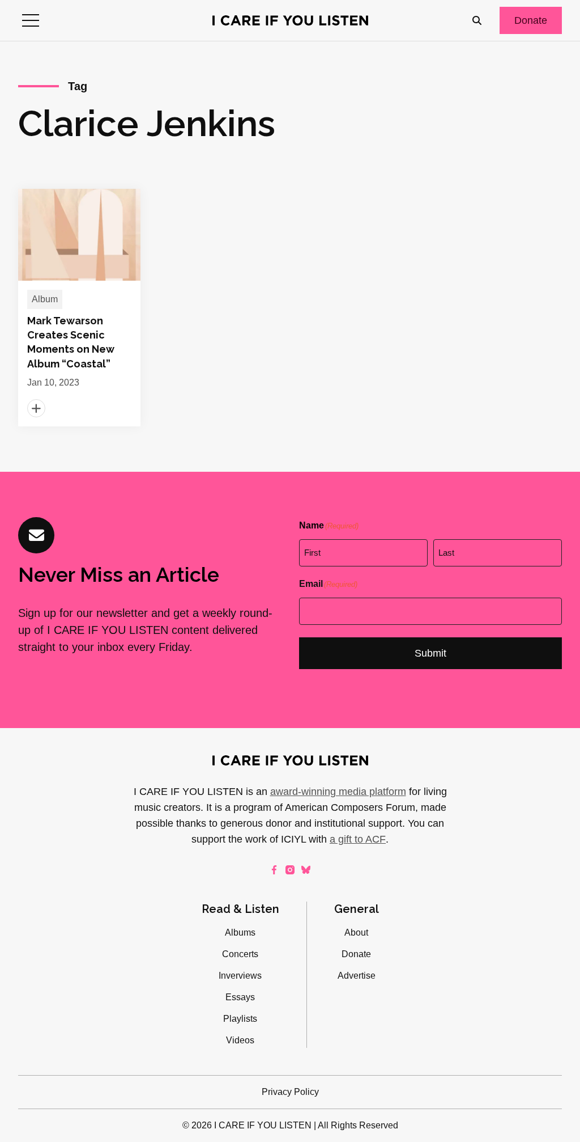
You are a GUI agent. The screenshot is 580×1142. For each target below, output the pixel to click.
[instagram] (290, 869)
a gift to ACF (358, 839)
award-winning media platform (338, 791)
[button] (30, 20)
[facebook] (274, 869)
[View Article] (79, 307)
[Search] (477, 20)
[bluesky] (305, 869)
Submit (430, 653)
